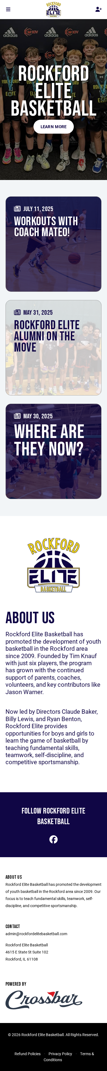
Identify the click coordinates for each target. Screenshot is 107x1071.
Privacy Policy (60, 1053)
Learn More (54, 126)
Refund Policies (28, 1053)
